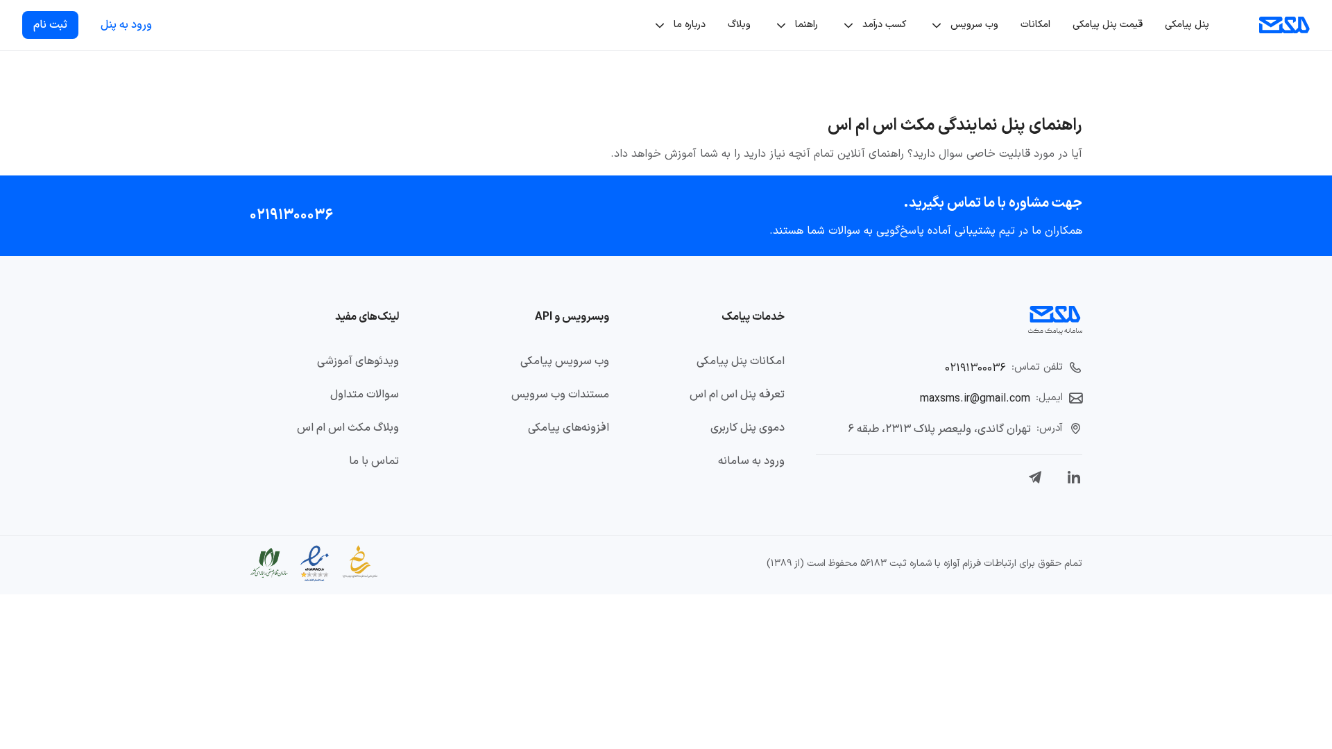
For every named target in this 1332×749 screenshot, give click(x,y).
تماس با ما (374, 461)
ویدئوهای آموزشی (358, 361)
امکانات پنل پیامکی (741, 361)
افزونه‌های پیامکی (568, 428)
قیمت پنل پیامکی (1108, 24)
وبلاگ (739, 24)
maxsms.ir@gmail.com (975, 398)
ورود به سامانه (751, 461)
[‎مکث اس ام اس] (1284, 25)
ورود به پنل (126, 25)
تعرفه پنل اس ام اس (737, 394)
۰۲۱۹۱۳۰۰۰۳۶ (291, 215)
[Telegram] (1035, 477)
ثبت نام (50, 25)
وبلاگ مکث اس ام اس (348, 428)
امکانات (1035, 24)
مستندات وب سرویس (560, 394)
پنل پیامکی (1187, 24)
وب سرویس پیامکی (564, 361)
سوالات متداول (364, 394)
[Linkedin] (1074, 477)
